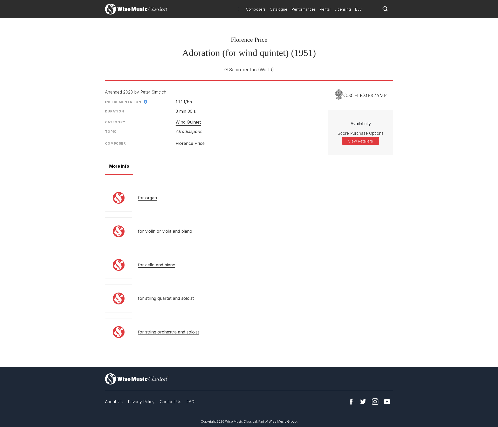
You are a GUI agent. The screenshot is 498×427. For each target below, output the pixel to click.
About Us (114, 401)
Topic (110, 131)
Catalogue (278, 9)
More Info (119, 166)
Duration (114, 111)
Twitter (363, 401)
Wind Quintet (188, 122)
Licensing (343, 9)
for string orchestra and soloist (168, 332)
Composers (256, 9)
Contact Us (170, 401)
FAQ (190, 401)
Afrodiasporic (189, 131)
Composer (115, 143)
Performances (304, 9)
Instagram (375, 401)
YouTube (387, 401)
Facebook (351, 401)
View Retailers (360, 141)
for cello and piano (156, 264)
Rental (325, 9)
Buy (358, 9)
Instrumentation (123, 102)
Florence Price (249, 39)
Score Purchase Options (360, 133)
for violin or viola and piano (165, 231)
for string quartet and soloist (166, 298)
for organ (147, 197)
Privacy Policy (141, 401)
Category (115, 122)
